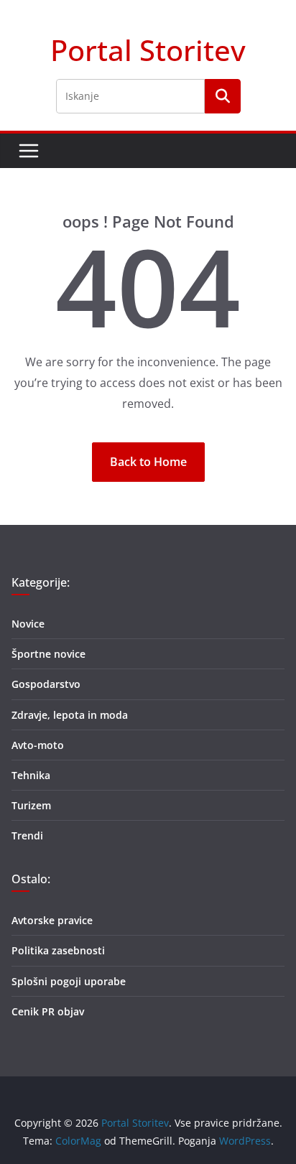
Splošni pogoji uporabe (68, 981)
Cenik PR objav (47, 1011)
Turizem (31, 805)
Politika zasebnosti (58, 950)
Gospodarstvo (45, 684)
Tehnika (30, 775)
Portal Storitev (148, 50)
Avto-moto (37, 745)
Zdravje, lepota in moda (69, 715)
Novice (28, 623)
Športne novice (48, 654)
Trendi (27, 835)
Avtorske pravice (52, 920)
